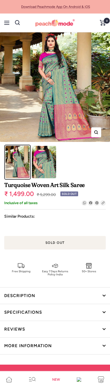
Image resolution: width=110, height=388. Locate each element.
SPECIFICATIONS (23, 312)
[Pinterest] (97, 203)
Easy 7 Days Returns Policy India (55, 272)
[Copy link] (103, 203)
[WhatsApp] (84, 203)
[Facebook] (90, 203)
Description (19, 295)
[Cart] (103, 23)
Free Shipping (21, 271)
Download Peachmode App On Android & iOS (55, 7)
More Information (28, 345)
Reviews (14, 329)
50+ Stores (89, 271)
